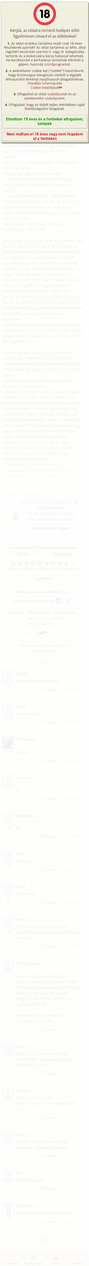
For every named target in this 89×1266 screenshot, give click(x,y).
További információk (45, 83)
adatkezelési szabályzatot (44, 98)
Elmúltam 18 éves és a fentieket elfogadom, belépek (45, 121)
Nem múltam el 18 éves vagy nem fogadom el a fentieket (45, 136)
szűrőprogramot (57, 64)
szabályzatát (57, 94)
